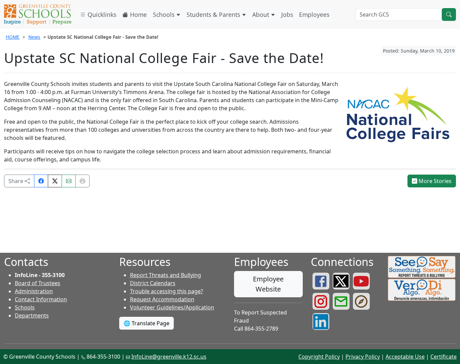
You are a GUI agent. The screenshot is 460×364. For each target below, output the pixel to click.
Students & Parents (214, 14)
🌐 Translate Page (146, 323)
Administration (34, 291)
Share (16, 181)
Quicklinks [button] (101, 14)
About (261, 14)
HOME (13, 37)
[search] (449, 14)
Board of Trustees (37, 283)
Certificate (443, 356)
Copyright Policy (319, 356)
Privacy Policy (363, 356)
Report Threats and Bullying (165, 275)
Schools (164, 14)
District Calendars (152, 283)
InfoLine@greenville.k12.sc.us (168, 356)
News (34, 37)
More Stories (434, 181)
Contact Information (41, 299)
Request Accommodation (162, 299)
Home (137, 14)
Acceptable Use (405, 356)
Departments (32, 315)
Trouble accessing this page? (166, 291)
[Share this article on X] (55, 181)
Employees (314, 14)
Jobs (287, 14)
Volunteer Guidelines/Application (172, 307)
